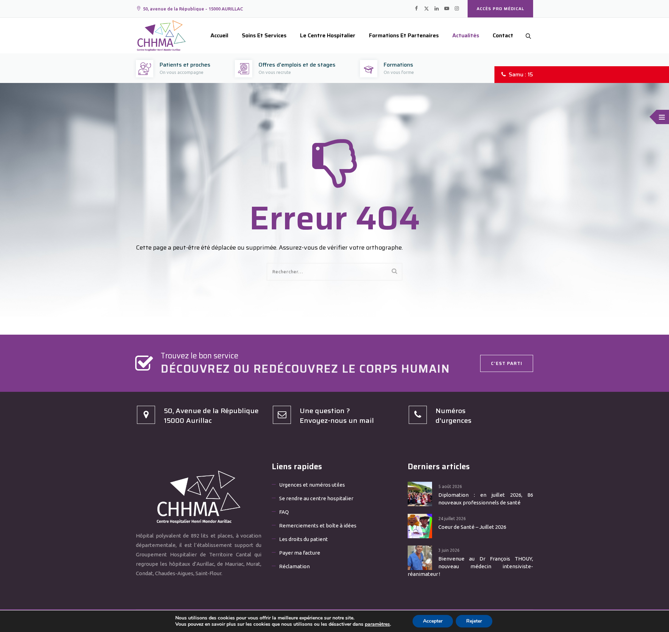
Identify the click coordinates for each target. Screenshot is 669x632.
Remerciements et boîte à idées (317, 525)
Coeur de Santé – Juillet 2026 (472, 527)
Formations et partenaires (404, 35)
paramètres (377, 624)
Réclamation (294, 566)
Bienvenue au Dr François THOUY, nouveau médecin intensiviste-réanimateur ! (470, 566)
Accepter (433, 621)
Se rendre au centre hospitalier (316, 498)
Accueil (219, 35)
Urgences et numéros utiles (312, 485)
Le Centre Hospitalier (327, 35)
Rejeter (474, 621)
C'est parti (506, 363)
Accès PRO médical (500, 8)
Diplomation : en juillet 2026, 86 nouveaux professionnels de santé (485, 498)
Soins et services (264, 35)
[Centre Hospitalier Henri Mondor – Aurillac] (161, 35)
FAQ (284, 512)
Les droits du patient (303, 539)
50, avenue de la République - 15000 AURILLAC (193, 8)
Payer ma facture (299, 553)
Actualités (465, 35)
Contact (503, 35)
